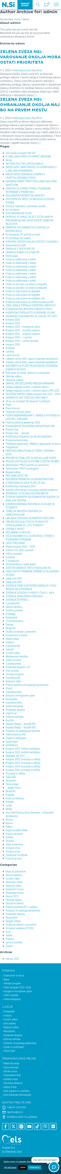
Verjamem (11, 780)
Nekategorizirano (22, 70)
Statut (9, 688)
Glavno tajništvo (14, 607)
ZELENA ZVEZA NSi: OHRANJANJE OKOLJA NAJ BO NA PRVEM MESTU (30, 104)
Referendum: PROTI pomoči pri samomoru (27, 465)
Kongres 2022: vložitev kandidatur (23, 748)
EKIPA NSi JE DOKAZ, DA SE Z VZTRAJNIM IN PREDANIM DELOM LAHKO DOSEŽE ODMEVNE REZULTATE (30, 220)
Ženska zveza (10, 1071)
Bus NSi (10, 720)
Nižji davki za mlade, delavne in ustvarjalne (28, 372)
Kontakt (10, 801)
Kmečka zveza (11, 1079)
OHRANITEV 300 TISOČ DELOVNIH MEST (27, 397)
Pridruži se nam (14, 858)
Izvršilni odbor (13, 653)
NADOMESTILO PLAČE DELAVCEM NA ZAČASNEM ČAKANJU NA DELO (32, 367)
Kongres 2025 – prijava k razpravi (23, 334)
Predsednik (11, 617)
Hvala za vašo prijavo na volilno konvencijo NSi (30, 302)
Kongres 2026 (13, 344)
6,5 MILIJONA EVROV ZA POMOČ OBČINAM (28, 156)
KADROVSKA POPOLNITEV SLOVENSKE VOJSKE (30, 312)
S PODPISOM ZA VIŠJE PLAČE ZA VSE (25, 482)
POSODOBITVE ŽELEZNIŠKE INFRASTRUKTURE (30, 426)
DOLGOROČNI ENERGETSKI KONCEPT (25, 195)
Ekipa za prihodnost (16, 871)
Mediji (9, 809)
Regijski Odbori (13, 921)
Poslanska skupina (15, 709)
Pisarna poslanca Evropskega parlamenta (27, 685)
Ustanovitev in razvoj (16, 635)
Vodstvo (10, 642)
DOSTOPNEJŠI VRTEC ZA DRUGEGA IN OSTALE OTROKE (30, 200)
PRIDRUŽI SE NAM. (25, 4)
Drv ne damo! (12, 209)
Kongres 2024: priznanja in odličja (23, 766)
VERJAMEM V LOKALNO (18, 532)
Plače (8, 404)
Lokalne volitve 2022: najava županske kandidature (32, 358)
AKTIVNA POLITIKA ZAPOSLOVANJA (24, 163)
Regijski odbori (13, 472)
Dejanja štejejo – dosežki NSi (21, 723)
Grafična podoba (14, 610)
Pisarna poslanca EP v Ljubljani (22, 907)
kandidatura (12, 745)
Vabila (9, 935)
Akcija (9, 160)
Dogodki (10, 794)
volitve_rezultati (14, 553)
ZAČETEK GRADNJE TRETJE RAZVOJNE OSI (28, 567)
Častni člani (12, 741)
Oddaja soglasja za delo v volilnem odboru (27, 387)
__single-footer (13, 787)
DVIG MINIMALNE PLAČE (19, 213)
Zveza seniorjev (11, 1067)
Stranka (10, 841)
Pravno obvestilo (14, 833)
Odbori (9, 826)
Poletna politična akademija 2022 (23, 422)
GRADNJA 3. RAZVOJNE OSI (20, 248)
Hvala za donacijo (15, 798)
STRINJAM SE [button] (35, 1167)
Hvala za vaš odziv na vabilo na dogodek (26, 284)
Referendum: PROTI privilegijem (22, 468)
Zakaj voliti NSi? (14, 578)
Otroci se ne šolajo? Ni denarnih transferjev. (28, 401)
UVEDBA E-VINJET (15, 529)
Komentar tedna (14, 882)
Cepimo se (11, 713)
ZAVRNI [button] (22, 1167)
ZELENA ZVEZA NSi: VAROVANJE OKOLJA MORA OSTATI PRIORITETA (30, 57)
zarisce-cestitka (14, 942)
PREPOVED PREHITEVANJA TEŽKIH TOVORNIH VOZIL (30, 452)
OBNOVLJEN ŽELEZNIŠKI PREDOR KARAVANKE (30, 383)
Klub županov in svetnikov (17, 1091)
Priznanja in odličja (15, 773)
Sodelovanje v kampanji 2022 (21, 486)
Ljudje (9, 805)
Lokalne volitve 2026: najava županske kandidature (32, 362)
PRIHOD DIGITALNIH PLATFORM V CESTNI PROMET (33, 461)
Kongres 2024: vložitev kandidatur (23, 752)
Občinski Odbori (14, 900)
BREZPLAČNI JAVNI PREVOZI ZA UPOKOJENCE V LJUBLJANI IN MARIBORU (31, 168)
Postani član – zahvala (17, 433)
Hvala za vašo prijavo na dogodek (23, 291)
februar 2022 (12, 958)
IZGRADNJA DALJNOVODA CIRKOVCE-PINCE (29, 309)
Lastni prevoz (13, 355)
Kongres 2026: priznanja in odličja (23, 770)
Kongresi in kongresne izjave (20, 695)
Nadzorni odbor (14, 681)
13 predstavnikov (14, 621)
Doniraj (9, 624)
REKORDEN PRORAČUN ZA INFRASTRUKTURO (30, 479)
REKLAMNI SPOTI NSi (17, 475)
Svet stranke (12, 670)
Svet (8, 931)
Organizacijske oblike (17, 830)
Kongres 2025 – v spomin (19, 337)
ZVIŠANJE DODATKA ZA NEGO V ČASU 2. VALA (30, 592)
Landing (10, 351)
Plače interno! (13, 408)
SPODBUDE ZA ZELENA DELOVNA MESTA (27, 493)
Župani (9, 946)
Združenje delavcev (13, 1083)
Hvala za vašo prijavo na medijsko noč (25, 298)
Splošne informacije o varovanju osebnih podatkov (31, 489)
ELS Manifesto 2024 (12, 1151)
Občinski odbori (14, 376)
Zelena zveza (10, 1087)
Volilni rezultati (13, 660)
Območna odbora (14, 380)
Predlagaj (10, 614)
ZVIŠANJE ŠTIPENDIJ (17, 599)
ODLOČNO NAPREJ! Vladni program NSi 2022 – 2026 (33, 394)
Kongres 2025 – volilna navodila (22, 341)
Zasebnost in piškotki (17, 855)
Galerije (10, 649)
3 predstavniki (13, 645)
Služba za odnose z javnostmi (21, 631)
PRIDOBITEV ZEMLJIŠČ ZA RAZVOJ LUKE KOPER (31, 458)
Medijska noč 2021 (15, 755)
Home (17, 19)
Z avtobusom (12, 560)
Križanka (10, 348)
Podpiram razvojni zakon (18, 411)
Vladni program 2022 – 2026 (20, 546)
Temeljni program (15, 674)
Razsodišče (11, 699)
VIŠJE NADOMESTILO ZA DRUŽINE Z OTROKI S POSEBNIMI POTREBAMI (30, 537)
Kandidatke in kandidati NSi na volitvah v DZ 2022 (31, 316)
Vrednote (10, 557)
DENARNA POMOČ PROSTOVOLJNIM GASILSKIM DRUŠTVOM (31, 183)
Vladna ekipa (12, 638)
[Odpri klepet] (54, 1166)
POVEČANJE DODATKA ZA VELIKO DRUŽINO (28, 436)
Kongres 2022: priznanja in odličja (23, 759)
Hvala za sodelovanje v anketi (21, 259)
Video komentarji (14, 844)
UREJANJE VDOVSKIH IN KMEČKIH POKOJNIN (30, 518)
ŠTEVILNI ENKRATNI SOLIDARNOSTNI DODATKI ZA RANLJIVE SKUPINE (32, 498)
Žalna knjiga (12, 784)
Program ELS (8, 1147)
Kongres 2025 (13, 319)
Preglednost (12, 447)
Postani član (12, 429)
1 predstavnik (13, 603)
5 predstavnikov (14, 692)
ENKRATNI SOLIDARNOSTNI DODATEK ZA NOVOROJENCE (27, 229)
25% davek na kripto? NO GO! (20, 153)
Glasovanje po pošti (16, 245)
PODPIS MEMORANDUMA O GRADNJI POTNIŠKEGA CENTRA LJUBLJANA (33, 417)
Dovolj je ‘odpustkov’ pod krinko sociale (26, 206)
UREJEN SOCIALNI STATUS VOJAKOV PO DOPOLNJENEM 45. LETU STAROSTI (27, 523)
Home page (12, 256)
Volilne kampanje (14, 706)
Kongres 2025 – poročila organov (23, 330)
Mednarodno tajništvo (17, 656)
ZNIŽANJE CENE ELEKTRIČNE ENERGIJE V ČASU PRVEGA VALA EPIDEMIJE (31, 587)
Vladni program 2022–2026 (17, 987)
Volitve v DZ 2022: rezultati (19, 550)
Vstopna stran (13, 848)
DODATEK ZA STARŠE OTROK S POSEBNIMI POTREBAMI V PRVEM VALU (28, 190)
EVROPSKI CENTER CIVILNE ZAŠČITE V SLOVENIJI (32, 241)
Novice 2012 (12, 896)
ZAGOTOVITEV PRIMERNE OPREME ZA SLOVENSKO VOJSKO (32, 573)
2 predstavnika (13, 663)
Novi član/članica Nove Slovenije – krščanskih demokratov (29, 814)
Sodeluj (9, 837)
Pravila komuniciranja (17, 440)
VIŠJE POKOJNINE (15, 543)
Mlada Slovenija (11, 1063)
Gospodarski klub (12, 1075)
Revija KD (10, 628)
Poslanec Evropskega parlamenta (23, 731)
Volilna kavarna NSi (16, 734)
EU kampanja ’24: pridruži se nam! (23, 234)
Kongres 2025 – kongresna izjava (23, 326)
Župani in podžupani (16, 738)
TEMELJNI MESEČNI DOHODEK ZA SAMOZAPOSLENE (24, 512)
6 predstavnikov (14, 702)
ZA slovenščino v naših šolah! (21, 564)
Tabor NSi (11, 777)
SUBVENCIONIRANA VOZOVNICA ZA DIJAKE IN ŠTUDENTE (30, 505)
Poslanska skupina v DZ (18, 667)
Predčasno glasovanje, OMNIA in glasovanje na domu (33, 443)
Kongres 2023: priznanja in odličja (23, 763)
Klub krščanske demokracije (17, 1094)
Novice (9, 819)
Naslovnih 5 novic (15, 889)
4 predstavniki (13, 677)
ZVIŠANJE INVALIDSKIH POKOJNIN (24, 596)
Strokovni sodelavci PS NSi (19, 928)
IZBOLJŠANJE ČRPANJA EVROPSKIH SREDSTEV (31, 305)
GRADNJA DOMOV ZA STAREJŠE (22, 252)
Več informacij (10, 1167)
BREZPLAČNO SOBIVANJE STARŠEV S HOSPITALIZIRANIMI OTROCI (25, 176)
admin (39, 70)
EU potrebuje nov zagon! (18, 238)
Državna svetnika (14, 716)
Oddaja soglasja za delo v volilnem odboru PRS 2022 (32, 390)
